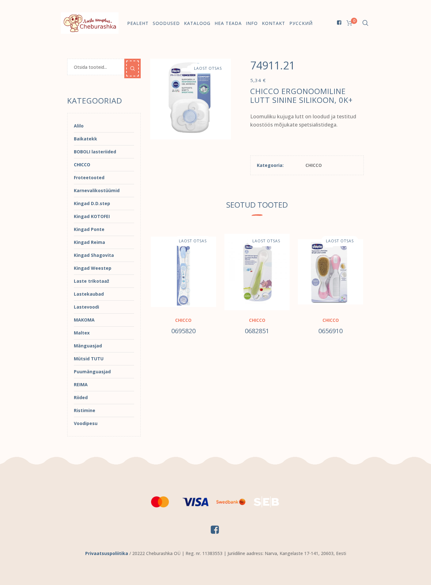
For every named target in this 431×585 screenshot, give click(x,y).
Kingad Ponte (89, 229)
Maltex (82, 333)
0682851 (257, 331)
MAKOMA (84, 320)
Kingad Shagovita (94, 255)
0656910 (330, 331)
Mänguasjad (88, 346)
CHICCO (313, 165)
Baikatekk (85, 139)
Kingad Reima (89, 242)
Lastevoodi (86, 307)
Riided (81, 397)
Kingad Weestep (92, 268)
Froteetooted (89, 177)
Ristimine (84, 410)
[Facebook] (339, 22)
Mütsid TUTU (88, 359)
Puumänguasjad (92, 372)
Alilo (79, 126)
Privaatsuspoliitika (106, 553)
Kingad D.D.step (92, 203)
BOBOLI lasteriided (95, 152)
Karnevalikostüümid (97, 190)
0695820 (183, 331)
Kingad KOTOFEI (92, 216)
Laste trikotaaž (91, 281)
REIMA (81, 384)
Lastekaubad (89, 294)
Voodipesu (85, 423)
